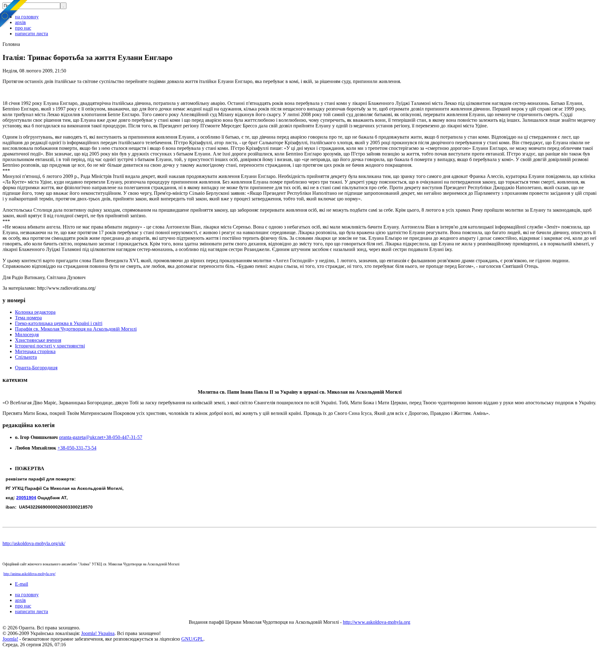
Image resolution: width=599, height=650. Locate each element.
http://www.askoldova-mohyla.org (376, 622)
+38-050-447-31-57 (122, 437)
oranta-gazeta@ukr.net (81, 437)
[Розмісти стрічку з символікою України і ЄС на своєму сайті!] (14, 14)
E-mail (21, 584)
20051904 (26, 497)
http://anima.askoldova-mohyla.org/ (29, 574)
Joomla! (10, 639)
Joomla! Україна (97, 633)
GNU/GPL (192, 639)
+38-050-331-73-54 (76, 448)
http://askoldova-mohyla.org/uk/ (33, 543)
